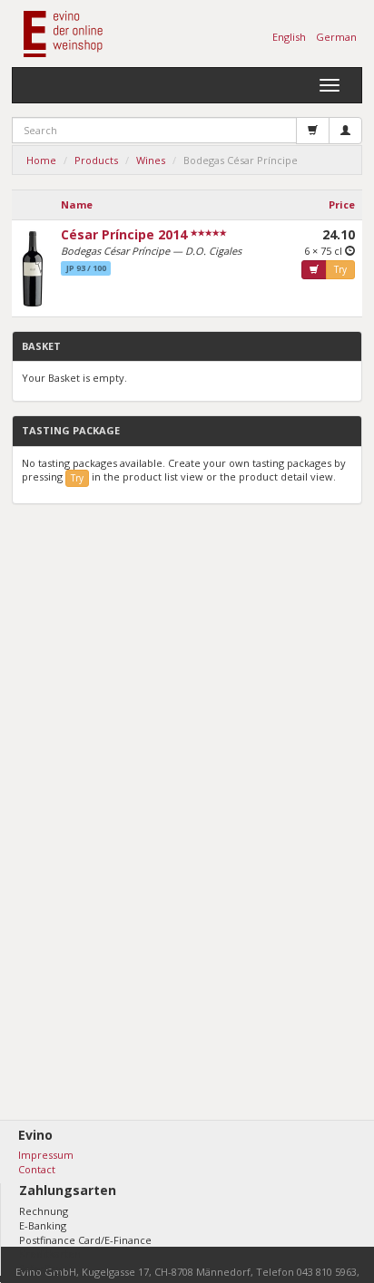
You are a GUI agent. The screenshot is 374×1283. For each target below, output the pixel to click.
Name (77, 204)
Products (96, 160)
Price (342, 204)
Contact (36, 1169)
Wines (150, 160)
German (336, 37)
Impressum (46, 1155)
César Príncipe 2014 (124, 234)
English (289, 37)
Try (340, 269)
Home (41, 160)
